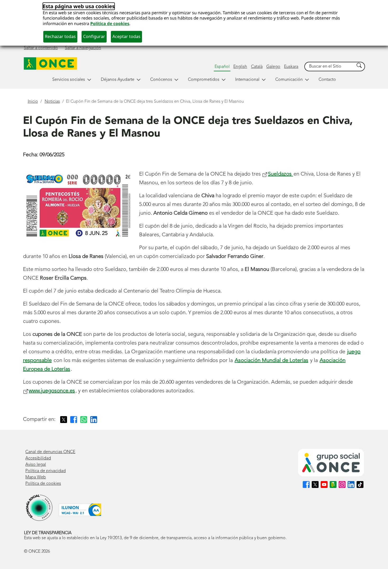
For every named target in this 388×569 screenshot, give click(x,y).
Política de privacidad (45, 471)
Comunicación (289, 80)
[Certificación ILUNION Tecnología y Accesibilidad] (80, 509)
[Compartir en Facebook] (74, 420)
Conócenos (161, 80)
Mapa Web (35, 477)
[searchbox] (329, 67)
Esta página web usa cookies (79, 6)
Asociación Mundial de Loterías (271, 360)
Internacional (247, 80)
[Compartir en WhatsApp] (84, 420)
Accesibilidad (38, 458)
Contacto (327, 80)
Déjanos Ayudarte (117, 80)
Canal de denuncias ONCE (50, 452)
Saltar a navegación (83, 48)
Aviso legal (35, 465)
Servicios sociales (68, 80)
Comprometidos (203, 80)
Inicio (33, 102)
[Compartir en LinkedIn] (94, 420)
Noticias (52, 102)
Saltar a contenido (41, 48)
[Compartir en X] (64, 420)
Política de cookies (109, 23)
